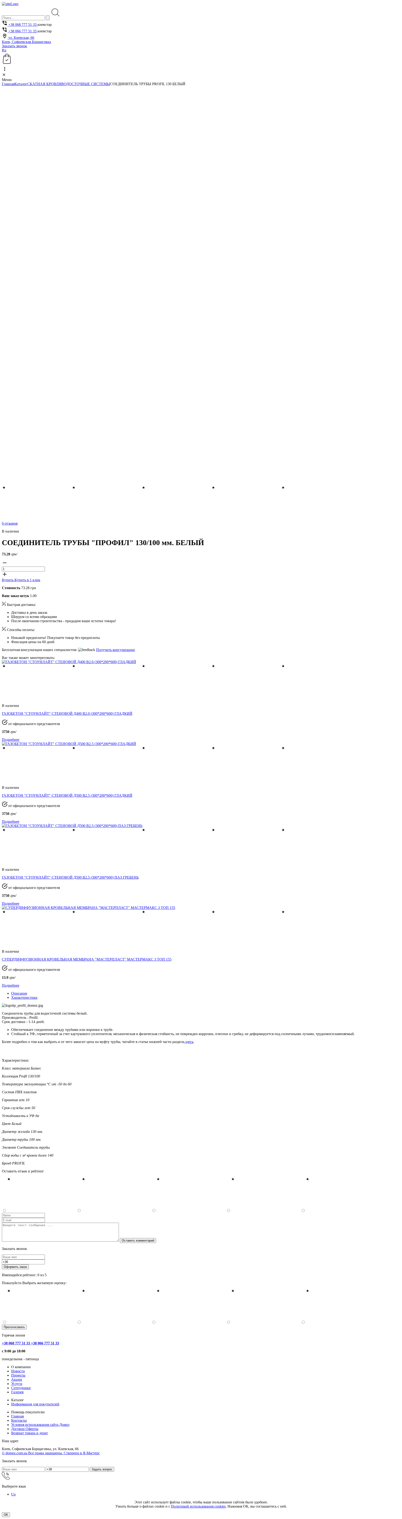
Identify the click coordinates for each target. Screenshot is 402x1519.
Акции (16, 1379)
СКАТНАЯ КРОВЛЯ (44, 84)
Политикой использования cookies (198, 1506)
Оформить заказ (15, 1267)
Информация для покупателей (35, 1404)
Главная (8, 84)
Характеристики (24, 997)
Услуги (16, 1384)
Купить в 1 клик (27, 580)
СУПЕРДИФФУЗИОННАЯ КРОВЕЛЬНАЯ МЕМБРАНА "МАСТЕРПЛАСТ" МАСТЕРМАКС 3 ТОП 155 (86, 959)
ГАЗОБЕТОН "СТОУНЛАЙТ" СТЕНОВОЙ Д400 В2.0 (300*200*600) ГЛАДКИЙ (67, 714)
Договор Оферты (24, 1429)
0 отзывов (10, 523)
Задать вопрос (102, 1469)
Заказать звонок (14, 46)
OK (6, 1514)
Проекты (18, 1375)
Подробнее (10, 740)
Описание (19, 993)
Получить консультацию (115, 650)
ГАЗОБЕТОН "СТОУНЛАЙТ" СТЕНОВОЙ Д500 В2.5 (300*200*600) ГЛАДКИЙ (67, 795)
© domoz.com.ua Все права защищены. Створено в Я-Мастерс (51, 1453)
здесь (189, 1042)
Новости (18, 1371)
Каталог (20, 84)
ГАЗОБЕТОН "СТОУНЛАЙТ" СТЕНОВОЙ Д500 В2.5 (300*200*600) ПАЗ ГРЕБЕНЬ (70, 877)
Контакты (19, 1420)
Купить (8, 580)
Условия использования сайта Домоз (40, 1425)
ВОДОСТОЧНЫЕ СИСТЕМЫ (85, 84)
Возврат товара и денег (29, 1433)
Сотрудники (21, 1388)
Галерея (17, 1392)
